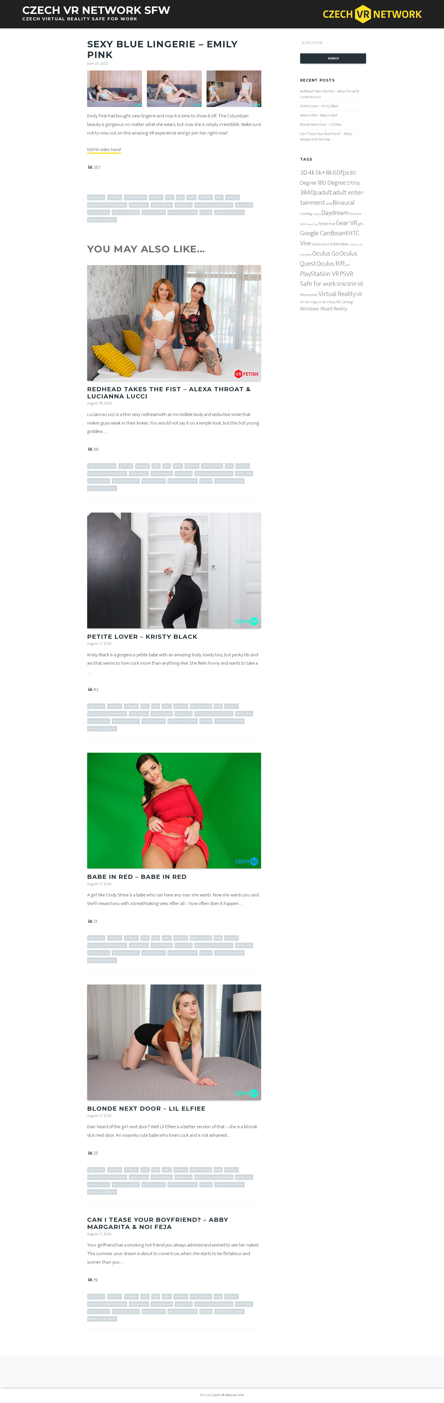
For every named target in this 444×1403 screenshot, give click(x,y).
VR (359, 294)
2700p (353, 183)
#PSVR (206, 212)
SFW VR (115, 197)
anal (329, 204)
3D (303, 172)
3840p (309, 192)
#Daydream (162, 205)
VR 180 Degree (310, 302)
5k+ (320, 172)
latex (309, 254)
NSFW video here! (104, 150)
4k (311, 172)
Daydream (335, 213)
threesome (309, 294)
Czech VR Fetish (102, 466)
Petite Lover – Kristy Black (142, 636)
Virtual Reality (337, 294)
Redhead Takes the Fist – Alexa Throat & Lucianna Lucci (169, 392)
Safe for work (318, 284)
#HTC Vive (244, 205)
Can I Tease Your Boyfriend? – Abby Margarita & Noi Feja (157, 1223)
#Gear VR (183, 205)
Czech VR (96, 197)
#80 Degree (212, 466)
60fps (341, 172)
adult (325, 192)
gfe (360, 224)
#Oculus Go (99, 212)
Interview (339, 244)
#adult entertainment (107, 205)
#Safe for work (229, 212)
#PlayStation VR (182, 212)
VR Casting (344, 302)
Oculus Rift (330, 263)
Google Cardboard (324, 233)
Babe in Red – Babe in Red (137, 876)
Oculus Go (325, 253)
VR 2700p (329, 302)
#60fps (206, 197)
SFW (341, 284)
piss (348, 265)
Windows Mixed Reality (323, 309)
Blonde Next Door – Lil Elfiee (146, 1108)
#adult (232, 197)
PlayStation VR (319, 274)
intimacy (353, 244)
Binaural (344, 202)
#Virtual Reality (102, 220)
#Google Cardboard (214, 205)
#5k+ (191, 197)
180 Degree (331, 182)
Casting (306, 213)
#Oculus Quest (126, 212)
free (332, 224)
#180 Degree (135, 197)
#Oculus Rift (153, 212)
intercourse (321, 244)
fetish (323, 223)
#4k (180, 197)
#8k (219, 197)
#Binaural (139, 205)
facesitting (312, 224)
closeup (317, 214)
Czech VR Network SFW (227, 1395)
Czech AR (96, 938)
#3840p (156, 197)
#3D (169, 197)
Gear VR (346, 223)
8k (329, 172)
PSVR (346, 274)
